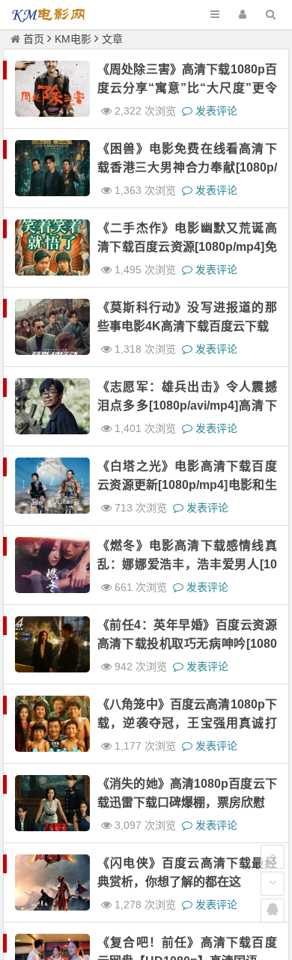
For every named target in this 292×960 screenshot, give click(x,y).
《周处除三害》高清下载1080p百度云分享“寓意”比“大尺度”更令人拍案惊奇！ (187, 88)
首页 (33, 39)
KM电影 (73, 39)
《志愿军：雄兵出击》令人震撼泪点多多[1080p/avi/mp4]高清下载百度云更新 (187, 405)
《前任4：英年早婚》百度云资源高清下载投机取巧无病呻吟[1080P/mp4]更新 (187, 644)
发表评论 (214, 111)
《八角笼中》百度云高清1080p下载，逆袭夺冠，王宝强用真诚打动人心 (187, 723)
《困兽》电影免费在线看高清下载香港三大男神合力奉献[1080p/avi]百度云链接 (187, 167)
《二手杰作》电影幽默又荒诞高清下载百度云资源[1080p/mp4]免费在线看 (187, 247)
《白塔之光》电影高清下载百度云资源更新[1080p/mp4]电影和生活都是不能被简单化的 (187, 485)
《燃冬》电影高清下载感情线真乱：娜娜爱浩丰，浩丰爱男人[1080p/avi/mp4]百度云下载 (187, 564)
